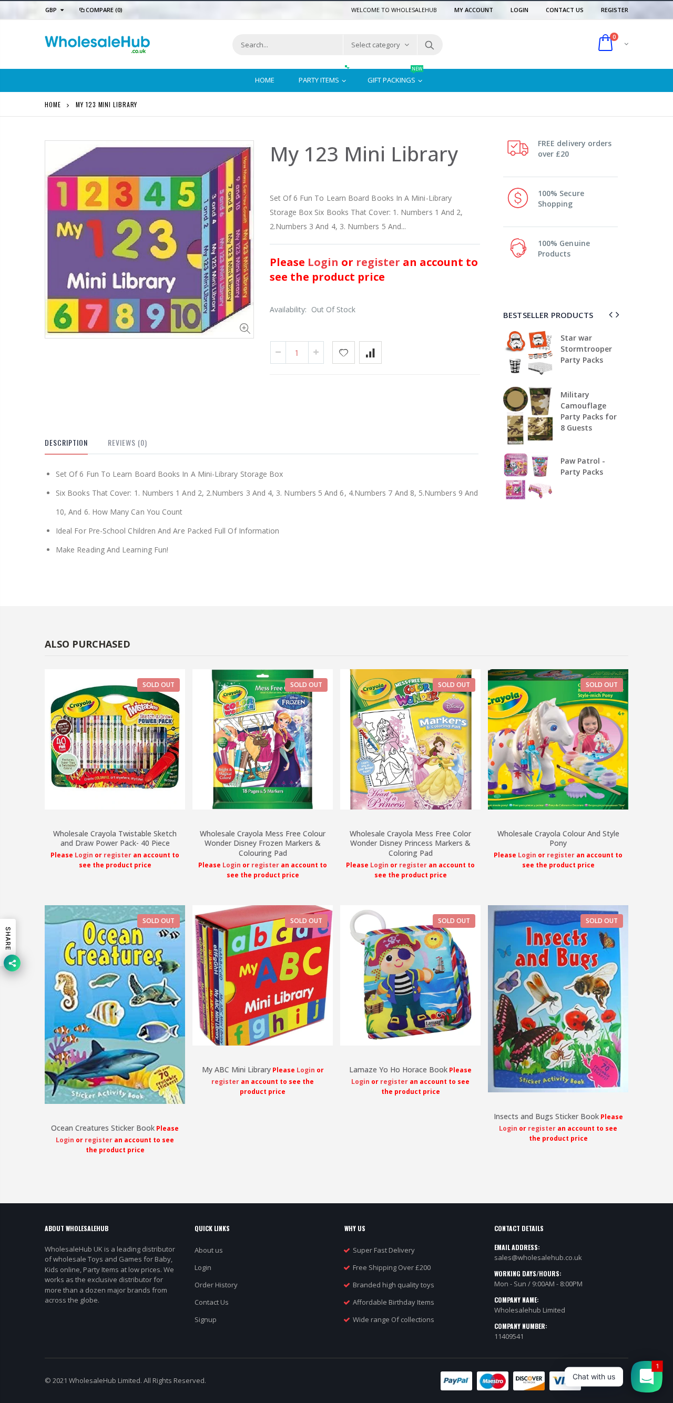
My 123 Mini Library (364, 153)
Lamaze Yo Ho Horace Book (398, 1069)
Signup (206, 1319)
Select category (375, 44)
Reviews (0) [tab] (127, 442)
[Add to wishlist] (343, 352)
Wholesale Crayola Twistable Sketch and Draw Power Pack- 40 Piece (115, 838)
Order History (216, 1284)
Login (520, 10)
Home (53, 104)
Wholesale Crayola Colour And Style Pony (558, 838)
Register (614, 10)
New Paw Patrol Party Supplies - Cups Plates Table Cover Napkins (589, 360)
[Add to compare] (370, 352)
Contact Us (565, 10)
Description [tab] (66, 442)
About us (209, 1250)
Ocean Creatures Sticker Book (103, 1128)
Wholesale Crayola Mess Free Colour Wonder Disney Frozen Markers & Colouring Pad (262, 843)
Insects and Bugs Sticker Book (546, 1116)
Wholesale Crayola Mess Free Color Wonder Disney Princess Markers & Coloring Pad (410, 843)
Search (429, 45)
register (379, 262)
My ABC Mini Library (236, 1069)
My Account (474, 10)
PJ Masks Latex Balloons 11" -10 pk (589, 425)
